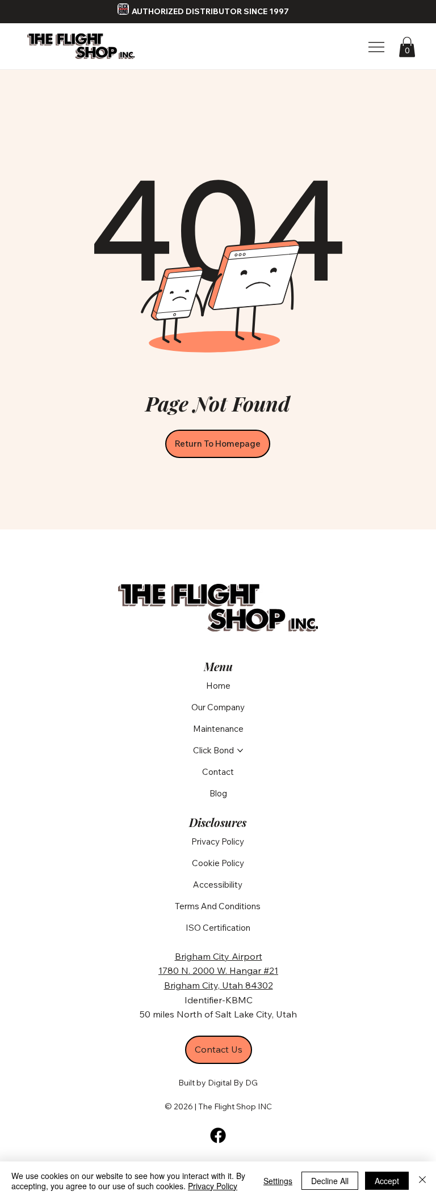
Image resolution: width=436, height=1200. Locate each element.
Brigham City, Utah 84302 (218, 985)
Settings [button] (277, 1180)
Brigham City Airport (218, 956)
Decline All (330, 1180)
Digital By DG (233, 1083)
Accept (387, 1180)
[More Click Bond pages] (240, 750)
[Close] (422, 1181)
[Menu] (377, 47)
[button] (407, 47)
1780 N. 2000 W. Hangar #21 (218, 970)
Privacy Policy (212, 1185)
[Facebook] (218, 1135)
